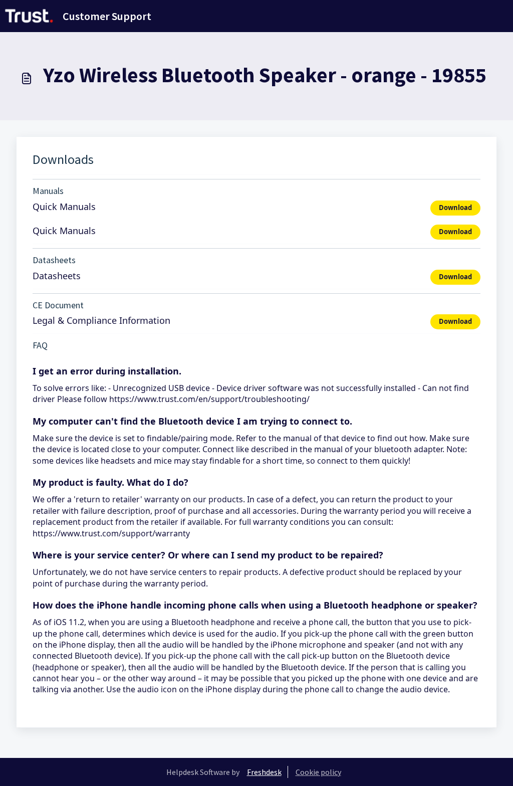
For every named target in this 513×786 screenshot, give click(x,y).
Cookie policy (318, 772)
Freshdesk (264, 772)
